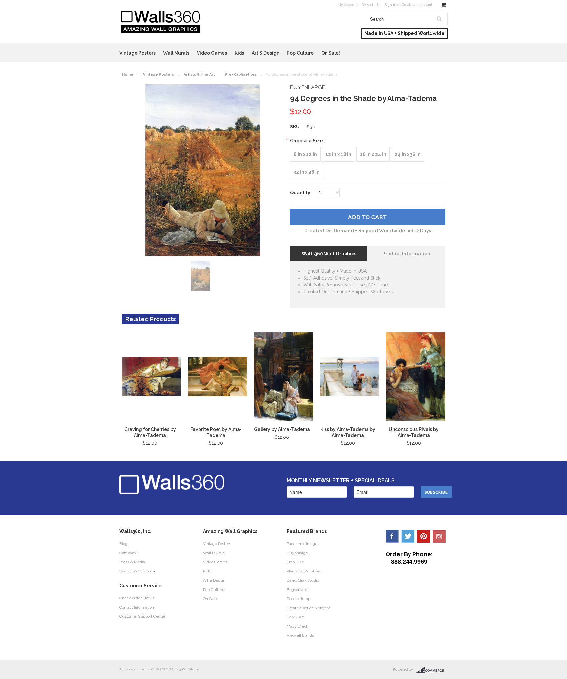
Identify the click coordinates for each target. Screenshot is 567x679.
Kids (239, 53)
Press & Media (132, 562)
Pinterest (423, 536)
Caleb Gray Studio (303, 580)
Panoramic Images (303, 543)
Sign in (390, 5)
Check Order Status (136, 598)
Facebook (392, 536)
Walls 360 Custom (135, 571)
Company (127, 553)
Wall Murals (176, 53)
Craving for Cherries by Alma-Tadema (150, 432)
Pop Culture (300, 53)
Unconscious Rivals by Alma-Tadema (414, 432)
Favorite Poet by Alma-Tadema (216, 432)
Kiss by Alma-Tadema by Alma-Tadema (347, 432)
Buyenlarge (297, 553)
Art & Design (265, 53)
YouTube (439, 536)
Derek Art (295, 617)
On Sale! (330, 53)
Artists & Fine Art (199, 74)
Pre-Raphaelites (241, 74)
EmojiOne (295, 562)
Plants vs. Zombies (304, 571)
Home (127, 74)
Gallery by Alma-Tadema (282, 429)
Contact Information (136, 607)
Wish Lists (371, 5)
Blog (123, 543)
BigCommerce (432, 669)
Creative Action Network (308, 608)
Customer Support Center (142, 616)
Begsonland (297, 589)
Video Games (212, 53)
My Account (348, 5)
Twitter (407, 536)
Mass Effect (297, 626)
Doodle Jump (298, 598)
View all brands (300, 635)
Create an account (417, 5)
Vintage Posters (137, 53)
